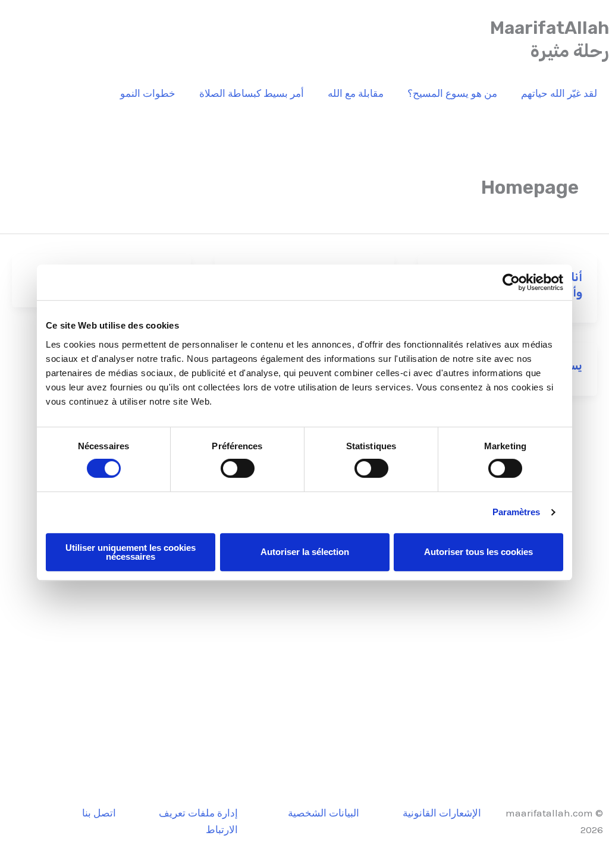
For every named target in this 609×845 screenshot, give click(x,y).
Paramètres (516, 512)
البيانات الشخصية (323, 813)
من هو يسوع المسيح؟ (452, 93)
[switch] (238, 468)
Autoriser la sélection (304, 552)
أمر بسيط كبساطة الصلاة (251, 93)
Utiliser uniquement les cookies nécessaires (130, 552)
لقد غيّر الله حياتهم (559, 93)
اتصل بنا (99, 813)
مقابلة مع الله (356, 93)
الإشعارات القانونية (442, 813)
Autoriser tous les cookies (478, 552)
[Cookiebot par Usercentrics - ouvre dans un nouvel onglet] (511, 282)
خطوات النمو (147, 93)
